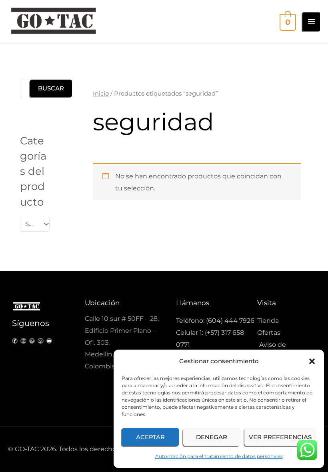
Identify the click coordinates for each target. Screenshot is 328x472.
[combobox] (35, 224)
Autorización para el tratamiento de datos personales (219, 456)
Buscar (51, 88)
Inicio (101, 93)
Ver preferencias (280, 437)
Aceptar (150, 437)
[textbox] (31, 224)
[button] (312, 361)
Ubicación (102, 303)
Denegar (211, 437)
